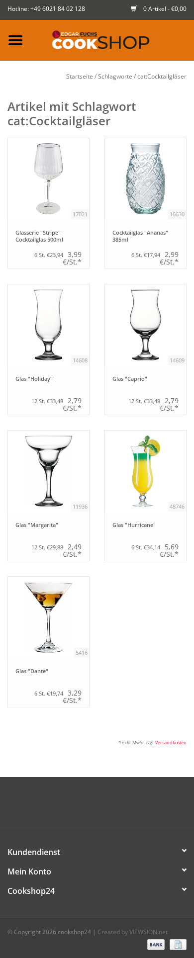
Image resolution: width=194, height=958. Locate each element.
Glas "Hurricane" (134, 525)
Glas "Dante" (31, 671)
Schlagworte (115, 76)
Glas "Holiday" (34, 378)
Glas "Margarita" (36, 525)
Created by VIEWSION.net (132, 932)
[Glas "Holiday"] (48, 324)
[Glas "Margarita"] (48, 471)
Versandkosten (171, 742)
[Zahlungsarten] (155, 944)
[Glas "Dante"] (48, 617)
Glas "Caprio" (129, 378)
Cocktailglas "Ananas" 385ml (140, 236)
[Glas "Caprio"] (145, 324)
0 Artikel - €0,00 (164, 8)
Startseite (79, 76)
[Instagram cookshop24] (115, 807)
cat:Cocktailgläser (162, 76)
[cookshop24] (112, 39)
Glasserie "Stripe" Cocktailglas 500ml (39, 236)
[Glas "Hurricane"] (145, 471)
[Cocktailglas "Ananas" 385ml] (145, 178)
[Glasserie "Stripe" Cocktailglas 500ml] (48, 178)
